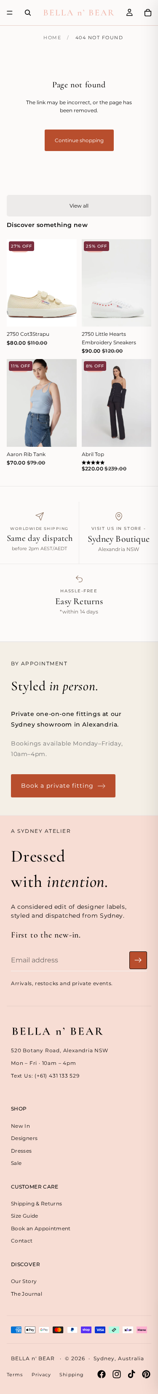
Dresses (21, 1151)
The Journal (26, 1294)
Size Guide (24, 1216)
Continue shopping (79, 140)
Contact (22, 1240)
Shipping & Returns (36, 1203)
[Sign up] (138, 960)
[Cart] (148, 12)
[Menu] (9, 12)
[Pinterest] (146, 1374)
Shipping (71, 1375)
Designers (24, 1138)
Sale (16, 1163)
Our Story (24, 1281)
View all (79, 206)
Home (52, 38)
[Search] (28, 12)
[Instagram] (117, 1374)
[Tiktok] (131, 1374)
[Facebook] (101, 1374)
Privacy (41, 1375)
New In (20, 1126)
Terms (15, 1375)
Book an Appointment (41, 1228)
